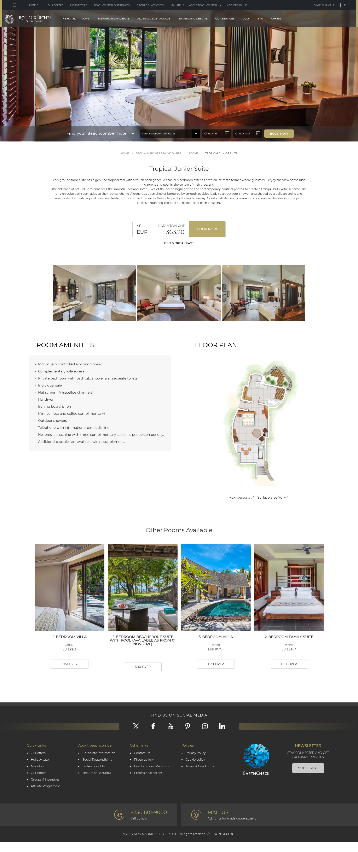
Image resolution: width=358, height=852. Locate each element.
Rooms (85, 18)
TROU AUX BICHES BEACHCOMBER (158, 153)
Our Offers (55, 5)
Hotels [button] (33, 5)
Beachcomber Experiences (112, 5)
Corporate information (98, 753)
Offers (276, 18)
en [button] (345, 5)
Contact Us (142, 753)
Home (125, 153)
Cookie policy (195, 759)
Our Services (224, 18)
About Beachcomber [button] (203, 5)
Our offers (38, 753)
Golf (246, 18)
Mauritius (177, 5)
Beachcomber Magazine (151, 766)
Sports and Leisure (193, 18)
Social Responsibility (97, 759)
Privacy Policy (196, 753)
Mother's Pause (236, 5)
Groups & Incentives (150, 5)
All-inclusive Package (153, 18)
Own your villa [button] (324, 5)
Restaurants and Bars (112, 18)
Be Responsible (93, 766)
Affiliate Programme (45, 786)
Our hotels (38, 773)
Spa (260, 18)
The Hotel (68, 18)
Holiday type (78, 5)
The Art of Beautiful (96, 773)
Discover (69, 664)
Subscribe (308, 768)
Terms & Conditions (200, 766)
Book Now (207, 229)
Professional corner (148, 773)
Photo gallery (144, 759)
